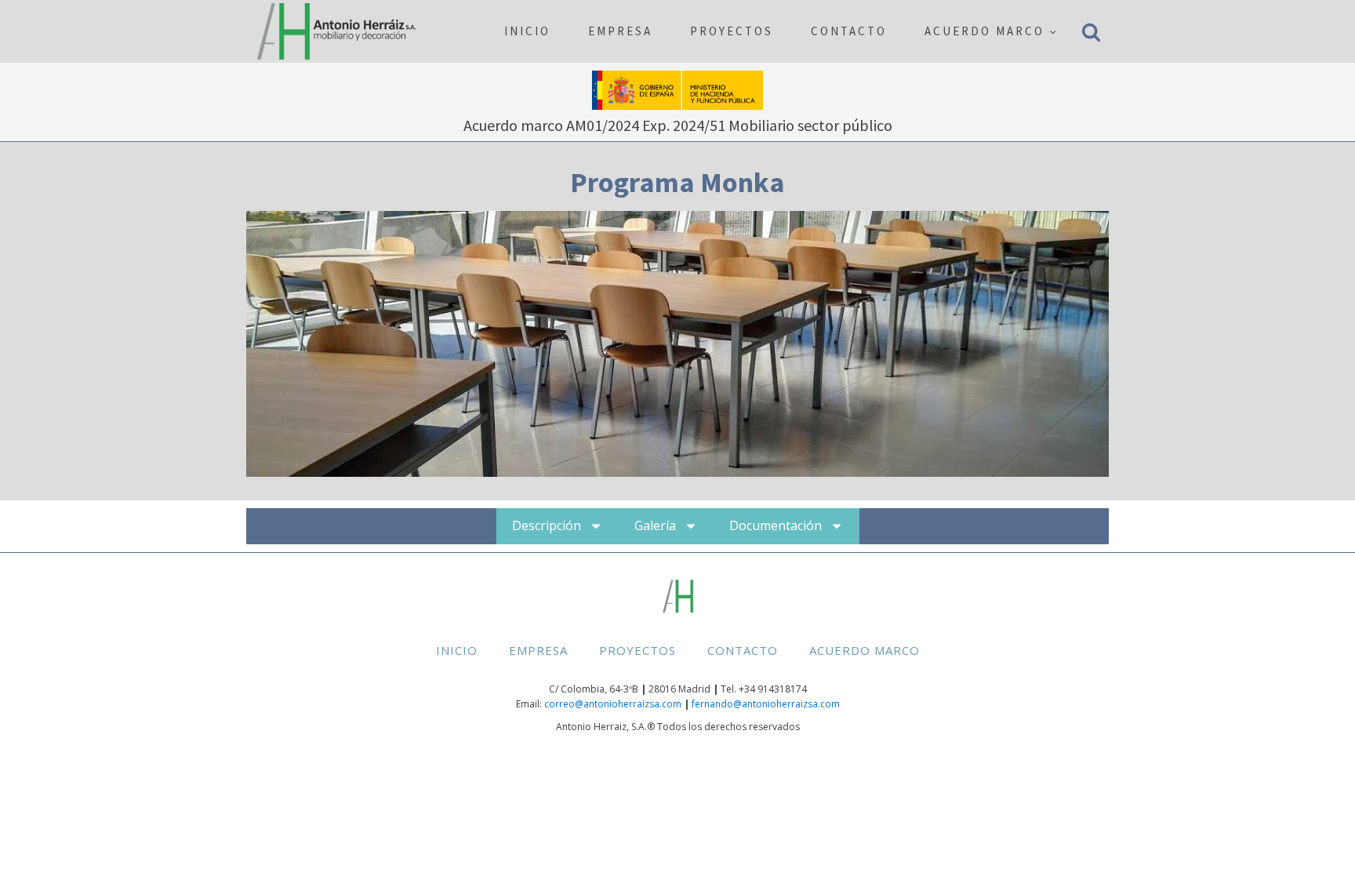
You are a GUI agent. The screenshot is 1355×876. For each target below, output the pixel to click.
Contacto (849, 31)
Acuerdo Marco (984, 31)
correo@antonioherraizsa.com (612, 704)
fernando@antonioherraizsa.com (766, 704)
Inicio (527, 31)
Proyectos (731, 31)
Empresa (620, 31)
